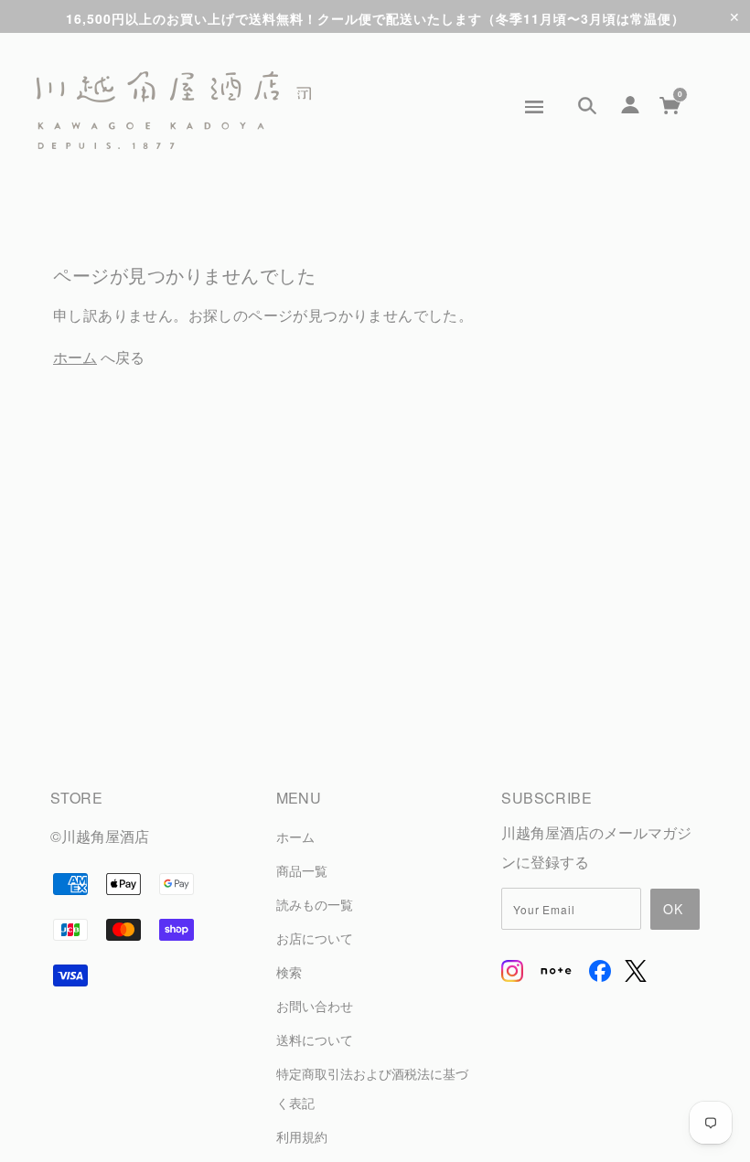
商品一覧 (301, 869)
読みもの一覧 (314, 903)
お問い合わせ (314, 1005)
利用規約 (301, 1136)
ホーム (75, 357)
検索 (289, 971)
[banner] (174, 110)
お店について (314, 937)
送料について (314, 1039)
